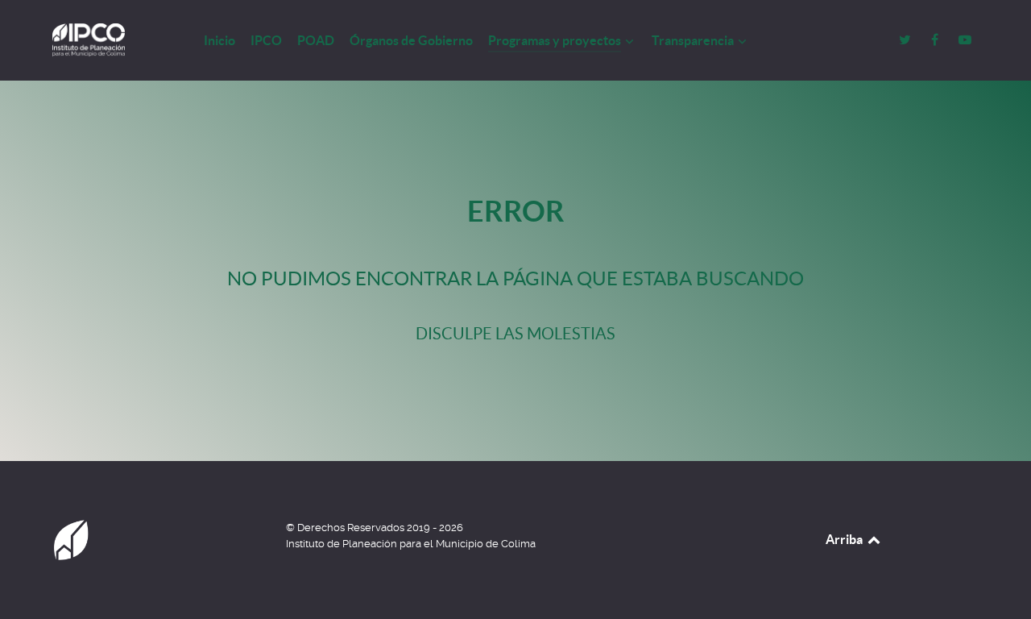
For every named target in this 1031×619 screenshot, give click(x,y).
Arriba (845, 539)
